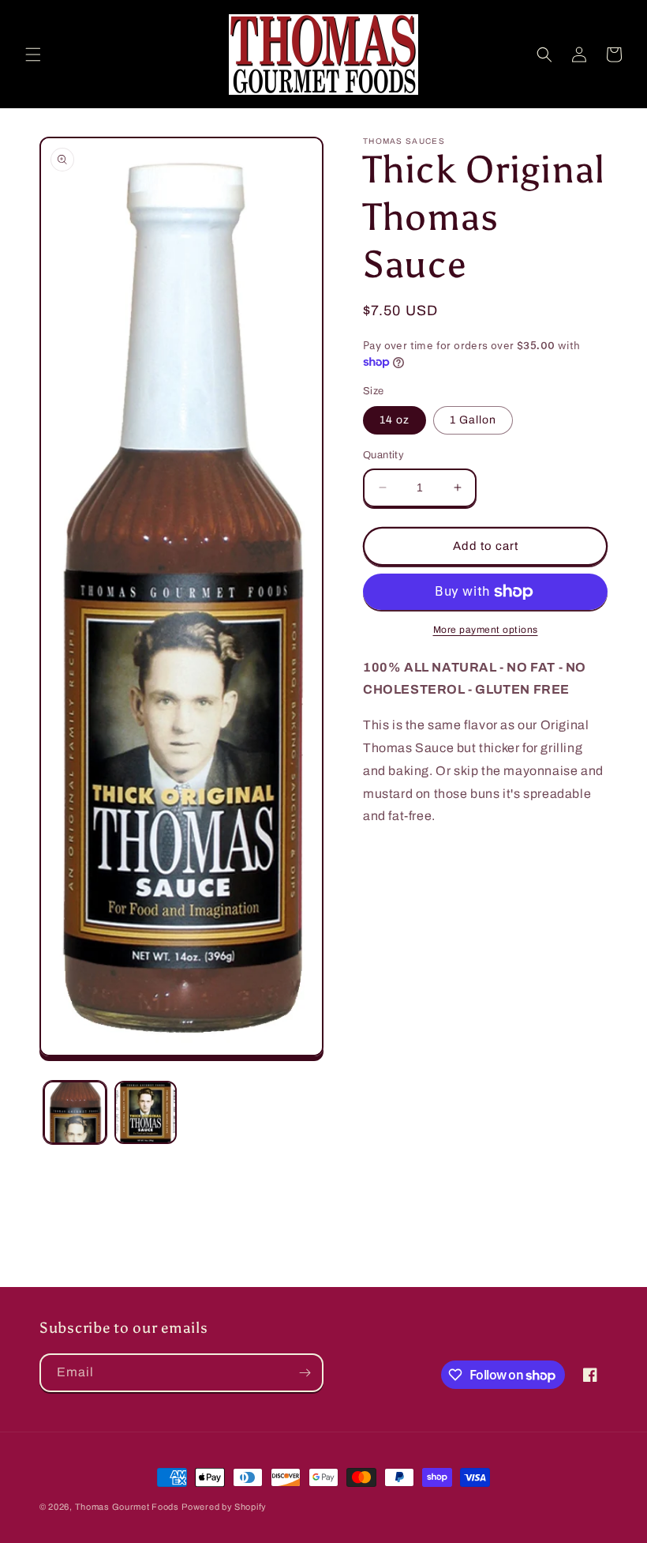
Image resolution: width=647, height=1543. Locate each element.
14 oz (395, 420)
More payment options (485, 629)
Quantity (383, 455)
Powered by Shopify (224, 1506)
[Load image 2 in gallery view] (146, 1112)
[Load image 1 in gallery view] (75, 1112)
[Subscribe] (304, 1372)
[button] (33, 54)
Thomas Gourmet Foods (127, 1506)
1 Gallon (473, 420)
